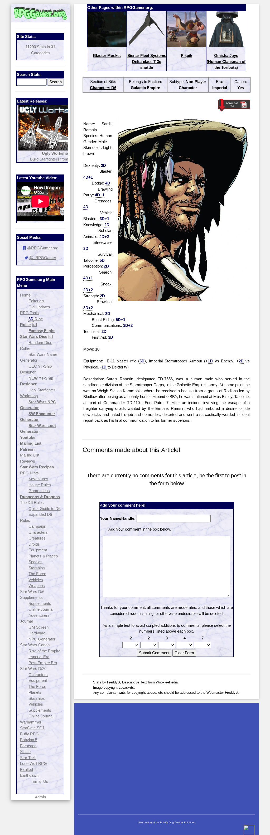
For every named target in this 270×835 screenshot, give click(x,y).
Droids (34, 544)
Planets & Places (43, 556)
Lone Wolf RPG (33, 763)
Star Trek (28, 757)
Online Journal (40, 609)
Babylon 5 (28, 739)
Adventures (38, 478)
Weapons (36, 585)
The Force (37, 573)
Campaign (37, 526)
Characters (38, 532)
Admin (40, 796)
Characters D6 (103, 87)
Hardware (36, 632)
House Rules (39, 484)
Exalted (26, 769)
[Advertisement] (166, 756)
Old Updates (39, 306)
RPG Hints (29, 472)
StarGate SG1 (32, 727)
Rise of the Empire (44, 650)
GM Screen (38, 627)
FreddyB (231, 692)
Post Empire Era (42, 662)
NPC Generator (41, 639)
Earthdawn (29, 775)
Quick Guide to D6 (44, 508)
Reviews (27, 461)
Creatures (37, 538)
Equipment (37, 549)
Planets (34, 692)
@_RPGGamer (42, 257)
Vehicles (35, 579)
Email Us (40, 781)
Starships (36, 567)
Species (35, 561)
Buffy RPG (29, 733)
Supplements (39, 603)
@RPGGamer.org (42, 247)
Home (25, 295)
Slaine (25, 751)
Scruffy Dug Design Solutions (177, 822)
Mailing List (29, 455)
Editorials (36, 300)
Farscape (28, 745)
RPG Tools (29, 312)
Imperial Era (38, 656)
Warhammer (30, 722)
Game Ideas (39, 490)
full (34, 324)
